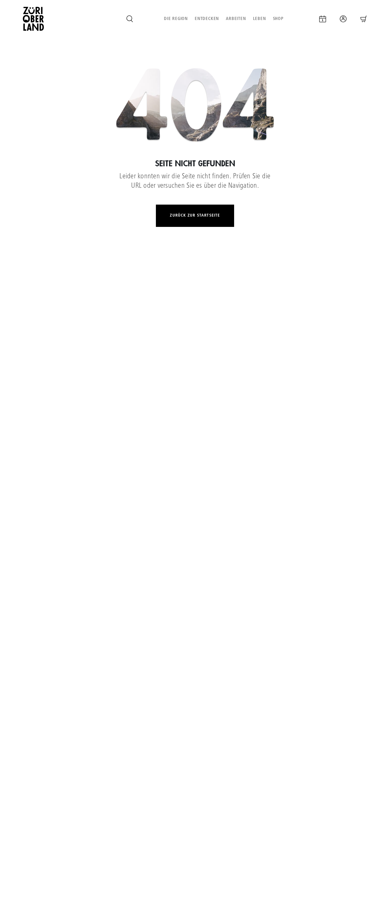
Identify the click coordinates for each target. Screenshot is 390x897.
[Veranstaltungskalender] (322, 19)
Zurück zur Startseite (195, 215)
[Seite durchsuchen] (129, 19)
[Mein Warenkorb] (364, 19)
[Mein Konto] (343, 19)
